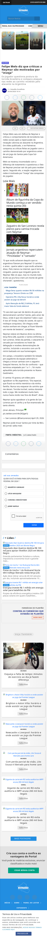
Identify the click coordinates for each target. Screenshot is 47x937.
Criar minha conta (24, 870)
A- (15, 128)
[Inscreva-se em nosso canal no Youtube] (34, 897)
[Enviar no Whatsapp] (23, 97)
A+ (22, 128)
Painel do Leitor (32, 903)
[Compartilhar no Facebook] (7, 97)
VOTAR (34, 525)
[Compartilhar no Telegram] (32, 97)
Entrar (6, 2)
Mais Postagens (22, 838)
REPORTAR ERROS (37, 128)
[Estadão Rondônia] (23, 10)
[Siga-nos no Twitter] (27, 897)
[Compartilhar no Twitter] (15, 97)
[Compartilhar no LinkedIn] (40, 97)
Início (8, 903)
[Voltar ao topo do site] (44, 515)
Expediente (23, 908)
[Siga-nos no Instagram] (19, 897)
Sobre (18, 903)
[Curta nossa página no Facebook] (12, 897)
